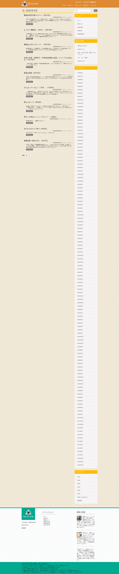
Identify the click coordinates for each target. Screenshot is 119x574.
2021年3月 (80, 285)
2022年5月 (80, 238)
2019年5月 (80, 360)
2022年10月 (80, 221)
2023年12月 (80, 174)
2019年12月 (80, 336)
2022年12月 (80, 214)
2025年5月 (80, 120)
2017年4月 (80, 444)
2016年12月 (80, 458)
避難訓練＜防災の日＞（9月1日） (36, 141)
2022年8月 (80, 228)
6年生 (78, 493)
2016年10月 (80, 465)
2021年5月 (80, 279)
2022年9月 (80, 225)
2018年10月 (80, 383)
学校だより (70, 5)
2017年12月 (80, 417)
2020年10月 (80, 302)
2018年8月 (80, 390)
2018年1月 (80, 414)
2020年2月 (80, 329)
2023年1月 (80, 211)
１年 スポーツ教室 (82, 57)
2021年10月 (80, 262)
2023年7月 (80, 191)
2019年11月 (80, 340)
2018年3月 (80, 407)
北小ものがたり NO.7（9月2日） (36, 129)
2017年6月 (80, 438)
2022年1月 (80, 252)
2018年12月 (80, 377)
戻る (23, 155)
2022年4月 (80, 242)
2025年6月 (80, 116)
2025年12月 (80, 100)
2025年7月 (80, 113)
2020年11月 (80, 299)
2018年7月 (80, 394)
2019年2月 (80, 370)
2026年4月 (80, 86)
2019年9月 (80, 346)
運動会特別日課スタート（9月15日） (38, 15)
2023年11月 (80, 177)
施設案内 (24, 528)
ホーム (79, 20)
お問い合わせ (93, 5)
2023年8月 (80, 187)
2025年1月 (80, 130)
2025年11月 (80, 103)
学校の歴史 (80, 27)
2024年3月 (80, 164)
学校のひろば (78, 5)
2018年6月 (80, 397)
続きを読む (29, 24)
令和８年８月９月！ (82, 45)
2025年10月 (80, 106)
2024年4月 (80, 160)
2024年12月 (80, 133)
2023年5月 (80, 198)
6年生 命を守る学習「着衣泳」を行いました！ (86, 53)
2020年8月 (80, 309)
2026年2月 (80, 93)
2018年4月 (80, 404)
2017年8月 (80, 431)
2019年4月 (80, 363)
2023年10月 (80, 181)
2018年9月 (80, 387)
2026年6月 (80, 79)
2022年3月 (80, 245)
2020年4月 (80, 323)
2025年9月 (80, 110)
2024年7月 (80, 150)
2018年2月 (80, 411)
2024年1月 (80, 171)
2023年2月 (80, 208)
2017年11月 (80, 421)
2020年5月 (80, 319)
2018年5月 (80, 400)
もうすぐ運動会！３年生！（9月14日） (38, 30)
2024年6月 (80, 154)
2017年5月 (80, 441)
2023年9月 (80, 184)
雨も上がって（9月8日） (33, 102)
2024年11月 (80, 137)
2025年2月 (80, 127)
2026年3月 (80, 89)
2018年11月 (80, 380)
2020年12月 (80, 296)
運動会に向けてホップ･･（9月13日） (38, 44)
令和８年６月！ (81, 61)
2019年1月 (80, 373)
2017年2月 (80, 451)
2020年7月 (80, 312)
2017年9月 (80, 427)
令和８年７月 (80, 49)
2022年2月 (80, 248)
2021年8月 (80, 269)
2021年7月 (80, 272)
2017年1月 (80, 454)
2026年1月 (80, 96)
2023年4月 (80, 201)
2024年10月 (80, 140)
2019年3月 (80, 367)
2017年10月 (80, 424)
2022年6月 (80, 235)
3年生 (78, 483)
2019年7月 (80, 353)
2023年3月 (80, 204)
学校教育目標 (80, 34)
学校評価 (79, 30)
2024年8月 (80, 147)
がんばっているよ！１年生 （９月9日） (39, 88)
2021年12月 (80, 255)
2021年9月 (80, 265)
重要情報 (79, 500)
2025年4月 (80, 123)
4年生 (78, 487)
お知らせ (64, 5)
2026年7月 (80, 76)
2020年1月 (80, 333)
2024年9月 (80, 143)
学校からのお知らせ (68, 17)
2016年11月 (80, 461)
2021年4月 (80, 282)
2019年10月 (80, 343)
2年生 (61, 118)
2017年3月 (80, 448)
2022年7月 (80, 231)
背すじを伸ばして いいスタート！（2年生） (40, 117)
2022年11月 (80, 218)
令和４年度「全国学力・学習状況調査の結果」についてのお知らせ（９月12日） (48, 59)
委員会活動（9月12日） (32, 73)
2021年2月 (80, 289)
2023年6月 (80, 194)
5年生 (78, 490)
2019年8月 (80, 350)
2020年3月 (80, 326)
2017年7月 (80, 434)
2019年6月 (80, 356)
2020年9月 (80, 306)
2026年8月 (80, 72)
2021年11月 (80, 258)
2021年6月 (80, 275)
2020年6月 (80, 316)
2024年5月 (80, 157)
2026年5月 (80, 83)
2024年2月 (80, 167)
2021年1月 (80, 292)
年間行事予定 (86, 5)
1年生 (78, 476)
